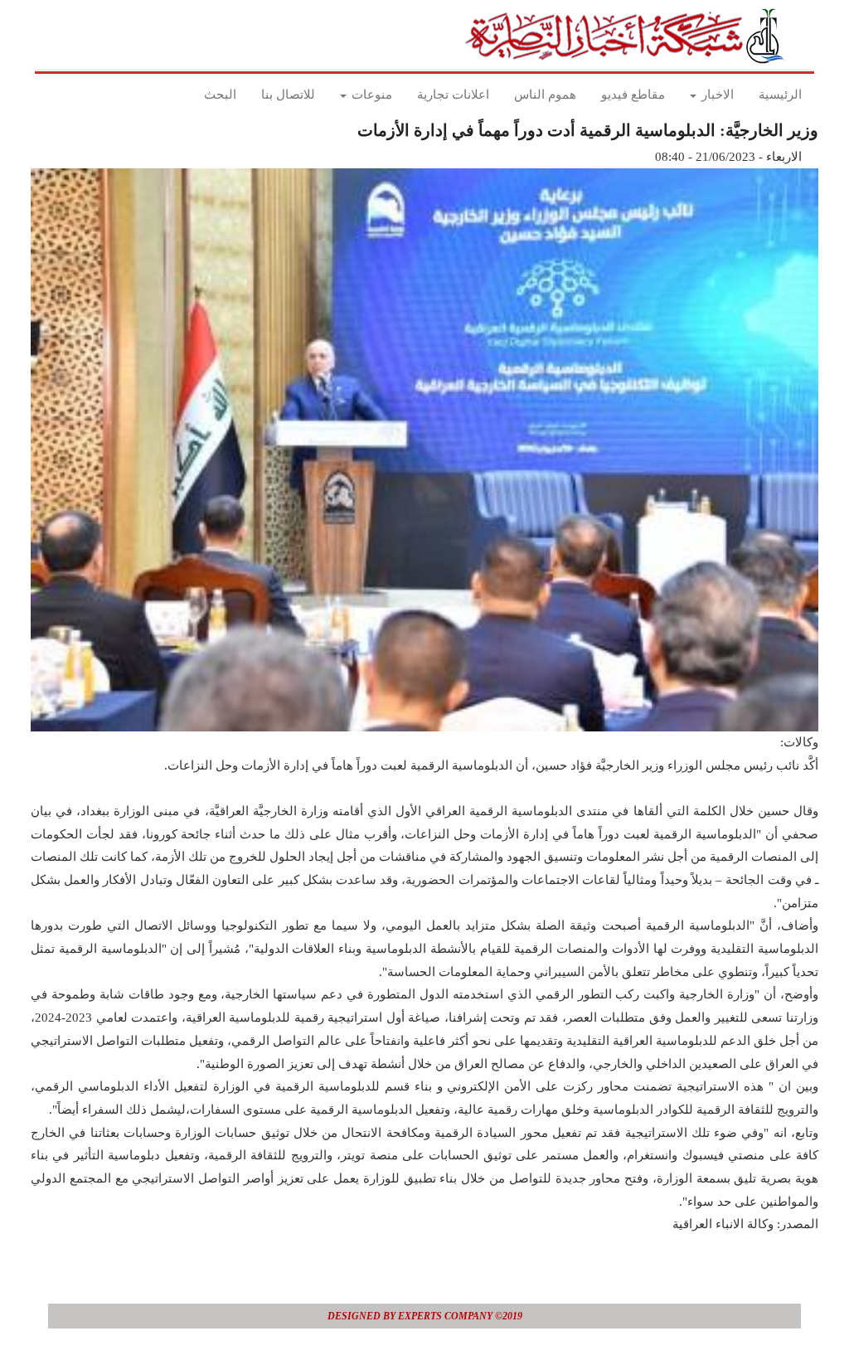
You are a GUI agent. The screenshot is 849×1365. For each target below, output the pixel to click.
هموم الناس (545, 94)
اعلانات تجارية (453, 94)
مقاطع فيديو (633, 94)
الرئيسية (780, 94)
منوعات (370, 94)
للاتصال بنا (288, 94)
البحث (220, 94)
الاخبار (716, 94)
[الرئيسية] (630, 36)
